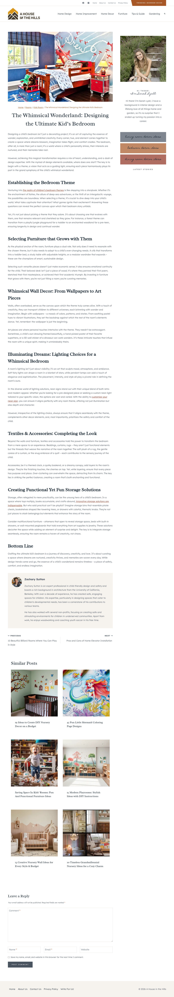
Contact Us (112, 3)
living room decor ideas (143, 137)
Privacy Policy (123, 3)
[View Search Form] (164, 13)
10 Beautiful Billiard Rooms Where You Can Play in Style (32, 640)
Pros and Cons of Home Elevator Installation (89, 638)
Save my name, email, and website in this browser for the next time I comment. (47, 957)
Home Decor (107, 13)
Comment (14, 910)
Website (85, 949)
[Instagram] (88, 3)
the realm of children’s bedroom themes (43, 190)
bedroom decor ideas (143, 148)
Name (13, 949)
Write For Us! (67, 989)
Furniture (122, 13)
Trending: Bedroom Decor (149, 3)
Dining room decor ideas (143, 159)
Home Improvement (86, 13)
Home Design (65, 13)
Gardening (154, 13)
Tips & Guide (138, 13)
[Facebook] (83, 3)
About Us (102, 3)
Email (48, 949)
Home (95, 3)
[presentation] (34, 693)
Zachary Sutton (34, 579)
